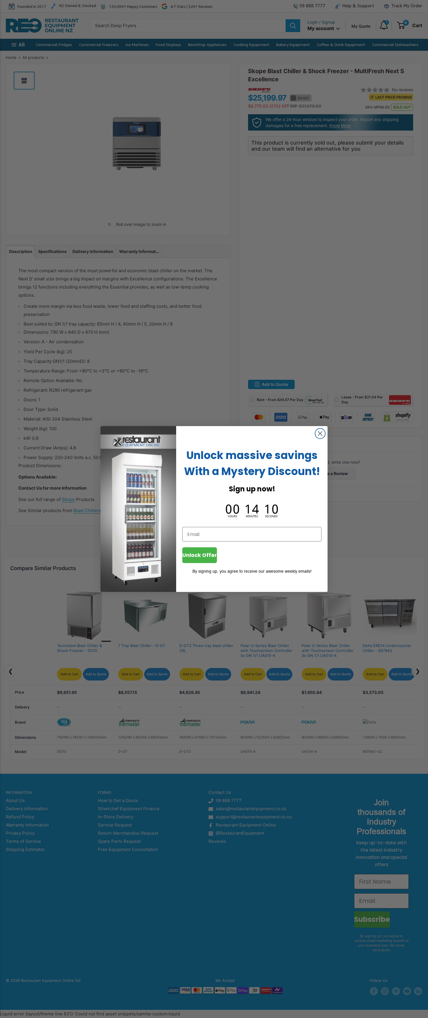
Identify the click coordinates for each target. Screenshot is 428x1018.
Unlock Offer (199, 555)
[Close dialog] (320, 433)
